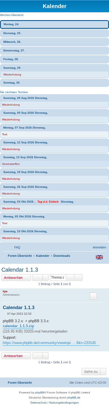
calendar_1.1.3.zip (18, 326)
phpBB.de (73, 397)
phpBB (39, 392)
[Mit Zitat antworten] (93, 296)
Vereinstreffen (11, 163)
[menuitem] (14, 247)
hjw (5, 291)
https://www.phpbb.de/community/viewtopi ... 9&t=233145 (49, 343)
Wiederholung (12, 74)
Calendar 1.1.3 (19, 270)
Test (4, 134)
